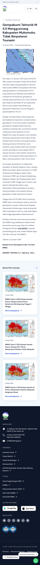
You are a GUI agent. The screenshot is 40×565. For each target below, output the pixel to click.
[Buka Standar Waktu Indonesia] (36, 2)
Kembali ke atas (12, 557)
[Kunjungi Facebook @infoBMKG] (9, 520)
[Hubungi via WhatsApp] (35, 560)
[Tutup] (36, 554)
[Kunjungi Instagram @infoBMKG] (18, 520)
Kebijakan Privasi (32, 551)
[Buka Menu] (36, 8)
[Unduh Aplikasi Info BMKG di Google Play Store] (11, 508)
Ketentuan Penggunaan (18, 551)
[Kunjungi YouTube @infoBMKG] (4, 520)
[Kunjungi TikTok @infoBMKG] (23, 520)
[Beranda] (5, 8)
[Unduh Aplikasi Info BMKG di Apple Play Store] (29, 508)
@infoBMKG (22, 228)
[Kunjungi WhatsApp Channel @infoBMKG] (27, 520)
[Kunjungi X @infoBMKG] (13, 520)
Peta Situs (6, 551)
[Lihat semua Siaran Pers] (36, 268)
